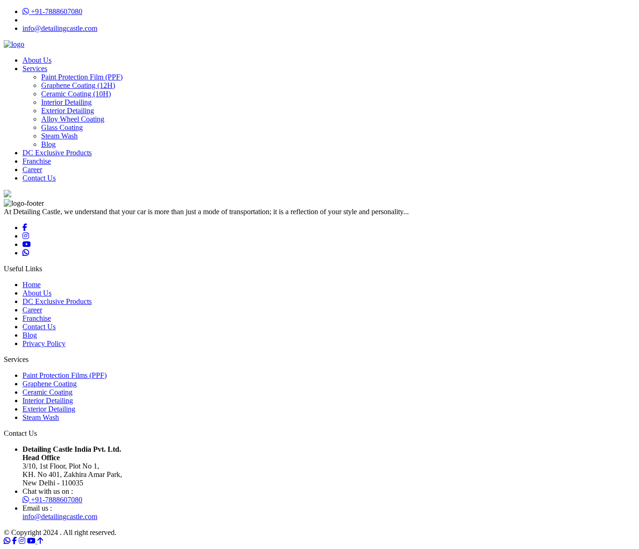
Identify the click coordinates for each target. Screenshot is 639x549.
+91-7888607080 (55, 11)
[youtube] (26, 244)
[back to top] (40, 541)
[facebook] (24, 227)
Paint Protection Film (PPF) (82, 77)
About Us (36, 60)
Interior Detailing (66, 102)
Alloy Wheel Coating (72, 119)
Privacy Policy (43, 343)
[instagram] (25, 236)
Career (32, 169)
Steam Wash (59, 136)
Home (31, 285)
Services (34, 68)
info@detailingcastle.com (59, 28)
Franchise (36, 161)
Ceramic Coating (47, 392)
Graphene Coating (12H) (78, 85)
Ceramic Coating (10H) (76, 94)
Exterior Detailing (67, 111)
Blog (48, 144)
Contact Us (39, 178)
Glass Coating (62, 127)
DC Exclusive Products (57, 153)
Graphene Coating (49, 384)
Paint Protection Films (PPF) (64, 375)
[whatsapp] (25, 253)
